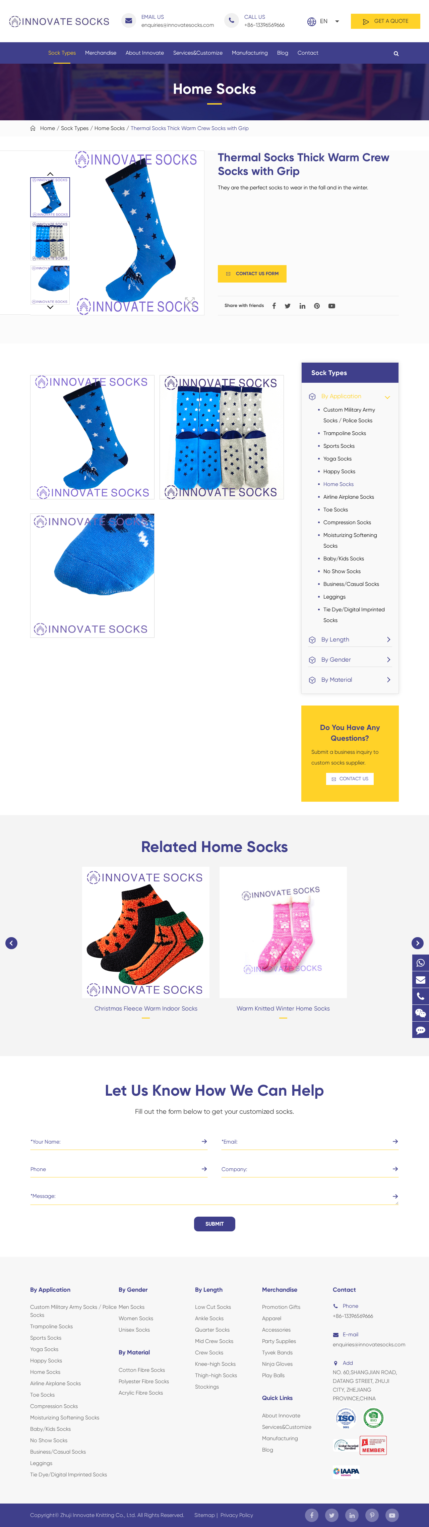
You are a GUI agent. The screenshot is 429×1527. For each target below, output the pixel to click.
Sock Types (62, 53)
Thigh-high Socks (216, 1375)
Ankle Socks (209, 1318)
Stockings (207, 1387)
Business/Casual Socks (351, 584)
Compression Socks (347, 522)
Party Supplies (279, 1341)
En (323, 20)
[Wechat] (420, 1013)
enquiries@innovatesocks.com (177, 21)
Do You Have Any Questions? (350, 733)
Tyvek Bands (277, 1352)
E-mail (350, 1334)
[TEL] (420, 996)
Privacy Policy (237, 1515)
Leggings (334, 597)
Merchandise (100, 53)
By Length (335, 639)
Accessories (276, 1330)
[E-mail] (420, 979)
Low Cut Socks (213, 1307)
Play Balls (273, 1375)
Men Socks (131, 1307)
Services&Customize (198, 53)
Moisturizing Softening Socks (350, 540)
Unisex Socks (134, 1330)
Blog (282, 53)
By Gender (336, 659)
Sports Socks (339, 446)
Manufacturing (250, 53)
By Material (336, 679)
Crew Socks (209, 1352)
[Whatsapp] (420, 963)
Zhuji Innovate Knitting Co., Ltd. (98, 1515)
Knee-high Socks (215, 1364)
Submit (214, 1224)
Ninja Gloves (277, 1364)
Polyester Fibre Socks (144, 1381)
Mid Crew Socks (214, 1341)
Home (47, 128)
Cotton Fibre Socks (142, 1370)
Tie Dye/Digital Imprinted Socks (354, 614)
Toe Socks (335, 509)
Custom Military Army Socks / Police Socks (349, 415)
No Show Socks (342, 571)
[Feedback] (420, 1030)
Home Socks (110, 128)
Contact (308, 53)
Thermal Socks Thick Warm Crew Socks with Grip (190, 128)
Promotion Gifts (281, 1307)
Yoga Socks (337, 458)
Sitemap (204, 1515)
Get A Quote (390, 21)
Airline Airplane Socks (348, 497)
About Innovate (145, 53)
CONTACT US (349, 779)
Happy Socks (339, 471)
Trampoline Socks (344, 433)
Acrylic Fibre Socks (141, 1393)
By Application (341, 396)
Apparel (271, 1318)
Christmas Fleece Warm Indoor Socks (146, 1008)
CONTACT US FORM (252, 274)
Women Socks (136, 1318)
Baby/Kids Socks (343, 558)
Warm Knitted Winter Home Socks (283, 1008)
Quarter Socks (212, 1330)
